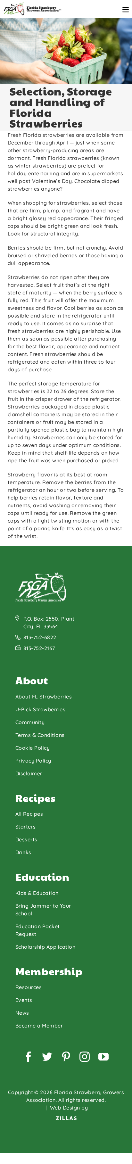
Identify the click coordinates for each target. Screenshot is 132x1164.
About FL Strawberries (43, 696)
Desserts (26, 839)
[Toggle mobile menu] (125, 9)
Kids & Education (37, 893)
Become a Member (39, 1025)
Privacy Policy (33, 760)
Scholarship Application (45, 947)
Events (23, 1000)
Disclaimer (28, 773)
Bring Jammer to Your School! (43, 910)
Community (30, 722)
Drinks (23, 852)
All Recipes (29, 814)
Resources (28, 987)
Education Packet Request (37, 930)
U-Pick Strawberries (40, 709)
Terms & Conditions (40, 735)
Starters (25, 826)
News (22, 1013)
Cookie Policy (32, 748)
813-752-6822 (39, 637)
